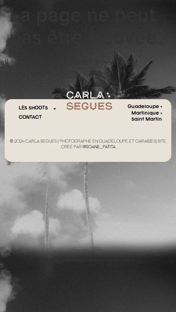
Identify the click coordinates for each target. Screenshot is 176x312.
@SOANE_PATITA (99, 147)
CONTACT (30, 118)
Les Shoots (33, 108)
